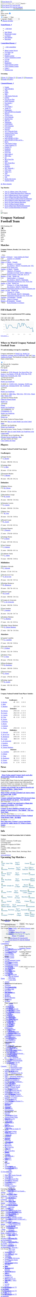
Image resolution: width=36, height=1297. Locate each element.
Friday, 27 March (6, 262)
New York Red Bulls (16, 1060)
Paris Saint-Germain (14, 1035)
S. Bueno (7, 538)
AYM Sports (12, 1216)
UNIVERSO (12, 1203)
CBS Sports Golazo (14, 1223)
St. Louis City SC (15, 1085)
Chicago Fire (14, 1052)
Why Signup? (30, 924)
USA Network (12, 1196)
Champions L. (9, 1271)
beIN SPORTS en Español (13, 112)
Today (10, 928)
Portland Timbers (15, 1094)
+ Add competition (10, 47)
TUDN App (28, 384)
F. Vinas (6, 656)
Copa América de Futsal (21, 257)
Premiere (11, 1246)
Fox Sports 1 (12, 1182)
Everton (10, 1014)
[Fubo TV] (4, 77)
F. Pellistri (7, 648)
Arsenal (10, 1003)
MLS (6, 1278)
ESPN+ (10, 1184)
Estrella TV (11, 1226)
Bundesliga (11, 971)
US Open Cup (12, 951)
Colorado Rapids (15, 1087)
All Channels (9, 1263)
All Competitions (10, 992)
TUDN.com (4, 386)
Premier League (13, 965)
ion (9, 1237)
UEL (6, 1273)
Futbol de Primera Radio (8, 399)
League (5, 17)
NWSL (10, 953)
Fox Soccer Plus (13, 1179)
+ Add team (8, 28)
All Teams (8, 1104)
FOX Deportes (12, 1205)
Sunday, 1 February (7, 257)
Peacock (11, 1209)
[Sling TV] (12, 77)
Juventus (11, 1021)
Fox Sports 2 (12, 1186)
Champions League (14, 960)
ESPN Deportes (13, 1180)
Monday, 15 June (6, 276)
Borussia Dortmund (14, 1033)
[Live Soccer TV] (6, 1)
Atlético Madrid (13, 1019)
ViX (9, 1256)
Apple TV (11, 1187)
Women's (7, 1268)
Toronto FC (14, 1064)
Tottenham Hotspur (14, 1012)
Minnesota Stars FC (16, 1090)
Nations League (13, 964)
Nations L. (8, 1275)
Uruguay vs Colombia (14, 258)
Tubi (9, 1253)
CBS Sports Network (14, 1175)
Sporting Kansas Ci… (17, 1101)
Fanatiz (10, 1166)
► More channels (6, 184)
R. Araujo (6, 522)
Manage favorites (7, 21)
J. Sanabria (7, 610)
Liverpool (11, 1007)
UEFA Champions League (13, 57)
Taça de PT (8, 1293)
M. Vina (6, 513)
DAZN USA (12, 1198)
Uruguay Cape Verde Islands (17, 285)
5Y (9, 318)
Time (12, 17)
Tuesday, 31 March (6, 269)
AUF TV (26, 274)
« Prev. (3, 255)
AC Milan (11, 1025)
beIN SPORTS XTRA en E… (17, 1219)
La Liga (10, 967)
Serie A (10, 969)
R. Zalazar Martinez (10, 627)
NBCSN (11, 1200)
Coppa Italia (12, 980)
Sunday (10, 934)
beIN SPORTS (13, 1168)
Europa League (13, 962)
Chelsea (10, 1005)
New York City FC (15, 1059)
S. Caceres (6, 505)
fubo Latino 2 (12, 1233)
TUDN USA (12, 1194)
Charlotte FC (14, 1055)
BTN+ (10, 1221)
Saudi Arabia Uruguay (15, 278)
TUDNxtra (26, 386)
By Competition (13, 364)
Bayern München (13, 1032)
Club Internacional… (16, 1050)
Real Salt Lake (14, 1092)
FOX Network (11, 294)
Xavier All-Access (14, 1258)
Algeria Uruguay (14, 271)
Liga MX (11, 989)
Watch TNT (8, 396)
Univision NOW (14, 386)
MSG (10, 1240)
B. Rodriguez (8, 665)
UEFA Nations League (12, 66)
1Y (2, 318)
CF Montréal (14, 1071)
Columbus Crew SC (16, 1073)
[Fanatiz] (4, 79)
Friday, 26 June (5, 290)
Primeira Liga (12, 974)
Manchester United (14, 1010)
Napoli (10, 1026)
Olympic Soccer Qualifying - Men (18, 355)
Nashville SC (14, 1048)
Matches (7, 921)
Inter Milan (11, 1023)
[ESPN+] (10, 79)
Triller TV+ (11, 1251)
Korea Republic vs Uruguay (15, 303)
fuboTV (10, 1193)
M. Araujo (7, 496)
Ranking (3, 232)
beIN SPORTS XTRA (15, 1217)
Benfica (10, 1028)
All (12, 318)
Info (2, 241)
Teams (7, 996)
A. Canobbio (8, 640)
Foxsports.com (25, 265)
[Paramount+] (28, 77)
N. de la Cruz (7, 576)
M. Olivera (7, 488)
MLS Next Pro (12, 1239)
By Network (4, 364)
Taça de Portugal (13, 976)
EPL (6, 1282)
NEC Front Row (13, 1242)
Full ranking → (5, 336)
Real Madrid (12, 1017)
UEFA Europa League (11, 64)
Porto (10, 1030)
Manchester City (13, 1009)
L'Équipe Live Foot (13, 273)
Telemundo (11, 1201)
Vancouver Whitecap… (17, 1076)
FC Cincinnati (14, 1057)
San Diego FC (14, 1089)
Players (3, 236)
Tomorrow (11, 930)
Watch (3, 234)
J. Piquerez (7, 530)
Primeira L (8, 1291)
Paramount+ (12, 1189)
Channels (7, 1108)
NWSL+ (11, 1244)
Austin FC (13, 1099)
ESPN (10, 1172)
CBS (9, 1170)
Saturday (11, 932)
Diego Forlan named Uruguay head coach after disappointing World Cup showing (16, 776)
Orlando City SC (15, 1062)
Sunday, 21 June (6, 283)
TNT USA (11, 1249)
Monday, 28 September (8, 301)
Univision (11, 1207)
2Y (6, 318)
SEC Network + (13, 1247)
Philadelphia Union (16, 1067)
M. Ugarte (6, 593)
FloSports (11, 1230)
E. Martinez (7, 619)
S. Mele (6, 467)
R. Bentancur (7, 585)
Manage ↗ (8, 25)
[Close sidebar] (1, 211)
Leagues (7, 941)
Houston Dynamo (15, 1078)
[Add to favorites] (2, 228)
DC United (13, 1066)
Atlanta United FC (16, 1069)
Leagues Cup (12, 987)
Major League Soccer (15, 949)
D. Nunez (6, 673)
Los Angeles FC (15, 1080)
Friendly (15, 262)
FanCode (20, 274)
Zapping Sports (13, 1260)
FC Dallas (13, 1083)
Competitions (5, 43)
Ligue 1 (10, 973)
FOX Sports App (12, 267)
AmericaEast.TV (13, 1214)
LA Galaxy (13, 1097)
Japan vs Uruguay (12, 299)
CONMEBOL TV (6, 411)
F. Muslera (7, 475)
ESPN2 (10, 1177)
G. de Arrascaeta (9, 602)
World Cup (15, 276)
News (6, 1266)
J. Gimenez (6, 547)
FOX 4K (18, 374)
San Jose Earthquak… (16, 1082)
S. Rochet (6, 458)
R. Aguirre (7, 682)
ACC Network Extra (14, 1210)
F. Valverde (6, 568)
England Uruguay (14, 264)
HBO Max (11, 1235)
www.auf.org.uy (6, 855)
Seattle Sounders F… (16, 1096)
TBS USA (20, 394)
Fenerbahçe (11, 1037)
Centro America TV (14, 1224)
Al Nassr (11, 1039)
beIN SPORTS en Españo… (17, 1191)
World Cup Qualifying (7, 381)
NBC (10, 1173)
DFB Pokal (11, 978)
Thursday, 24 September (8, 297)
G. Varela (7, 555)
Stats (2, 237)
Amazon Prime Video (15, 1212)
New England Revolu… (17, 1053)
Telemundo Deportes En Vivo (16, 281)
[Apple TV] (20, 77)
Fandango (11, 1228)
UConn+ (11, 1254)
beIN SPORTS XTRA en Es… (14, 140)
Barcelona (11, 1016)
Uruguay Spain (13, 292)
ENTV (22, 273)
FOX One (11, 1231)
